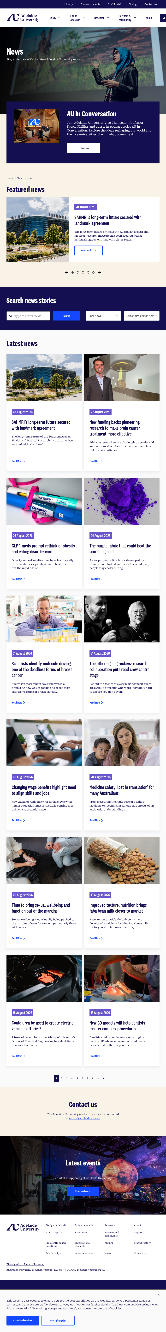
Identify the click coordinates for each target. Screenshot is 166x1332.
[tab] (72, 272)
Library (69, 4)
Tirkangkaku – (25, 1264)
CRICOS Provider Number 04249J (86, 1269)
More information (58, 1320)
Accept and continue (22, 1320)
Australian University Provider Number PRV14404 (35, 1269)
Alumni (109, 1243)
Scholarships (53, 1253)
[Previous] (66, 272)
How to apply (54, 1232)
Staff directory (142, 1243)
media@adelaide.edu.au (84, 1118)
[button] (159, 1295)
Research (110, 1225)
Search (67, 316)
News (108, 1253)
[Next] (99, 272)
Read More (17, 461)
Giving (133, 4)
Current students (90, 4)
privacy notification (72, 1304)
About (137, 1225)
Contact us (150, 4)
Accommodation (84, 1253)
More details (87, 250)
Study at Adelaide (56, 1225)
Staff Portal (114, 4)
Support (139, 1232)
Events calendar (82, 1191)
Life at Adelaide (84, 1225)
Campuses (81, 1232)
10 (103, 1078)
